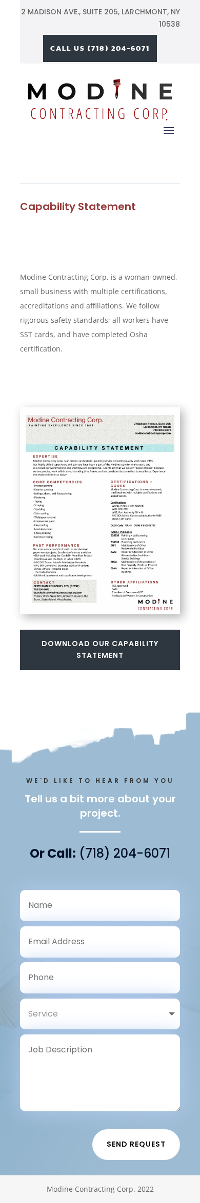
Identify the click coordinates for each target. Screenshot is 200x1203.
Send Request (136, 1144)
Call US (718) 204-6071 (100, 48)
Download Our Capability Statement (100, 649)
